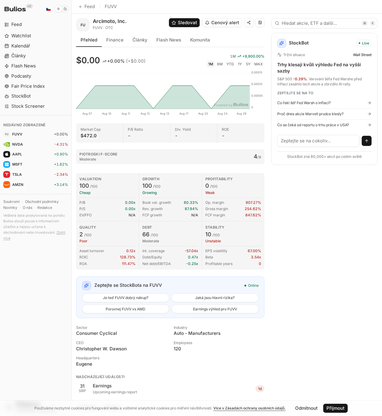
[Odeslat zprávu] (367, 141)
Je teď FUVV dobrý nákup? (125, 297)
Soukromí (11, 201)
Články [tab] (140, 40)
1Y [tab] (240, 64)
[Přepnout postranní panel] (71, 208)
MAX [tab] (258, 64)
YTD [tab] (230, 64)
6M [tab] (220, 64)
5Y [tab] (248, 64)
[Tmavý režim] (62, 9)
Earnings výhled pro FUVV (215, 309)
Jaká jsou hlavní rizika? (215, 297)
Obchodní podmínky (42, 201)
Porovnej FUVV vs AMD (125, 309)
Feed (89, 6)
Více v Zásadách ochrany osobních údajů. (249, 408)
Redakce (44, 207)
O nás (27, 207)
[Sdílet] (248, 22)
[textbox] (318, 141)
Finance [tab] (115, 40)
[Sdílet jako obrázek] (259, 22)
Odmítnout (306, 408)
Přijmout (335, 408)
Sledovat (187, 22)
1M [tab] (210, 64)
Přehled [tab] (89, 40)
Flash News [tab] (168, 40)
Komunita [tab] (200, 40)
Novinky (10, 207)
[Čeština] (48, 9)
